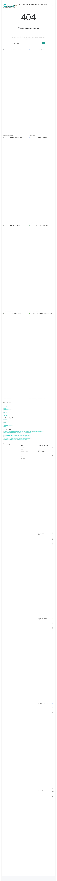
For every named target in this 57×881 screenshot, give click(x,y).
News (4, 408)
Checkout (5, 412)
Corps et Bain (6, 421)
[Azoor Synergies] (41, 91)
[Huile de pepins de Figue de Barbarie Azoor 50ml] (41, 355)
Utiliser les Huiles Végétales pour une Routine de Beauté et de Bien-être (17, 438)
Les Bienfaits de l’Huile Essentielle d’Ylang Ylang (13, 434)
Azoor (7, 878)
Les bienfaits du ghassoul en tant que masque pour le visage (15, 439)
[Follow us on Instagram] (50, 1)
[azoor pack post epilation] (41, 179)
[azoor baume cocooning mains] (41, 267)
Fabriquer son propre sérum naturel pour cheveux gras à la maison (16, 436)
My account (23, 452)
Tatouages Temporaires (8, 425)
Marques (5, 423)
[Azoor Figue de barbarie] (15, 355)
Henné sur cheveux (7, 409)
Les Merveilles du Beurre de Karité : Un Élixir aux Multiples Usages (16, 435)
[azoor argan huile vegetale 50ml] (15, 179)
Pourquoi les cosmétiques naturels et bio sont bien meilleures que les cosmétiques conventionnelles (23, 431)
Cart (4, 413)
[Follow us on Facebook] (48, 1)
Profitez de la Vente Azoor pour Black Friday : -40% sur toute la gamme (17, 432)
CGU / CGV (5, 415)
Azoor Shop (5, 406)
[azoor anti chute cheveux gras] (15, 91)
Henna (4, 422)
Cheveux (5, 419)
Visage (4, 426)
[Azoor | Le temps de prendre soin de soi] (10, 5)
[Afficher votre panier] (52, 1)
